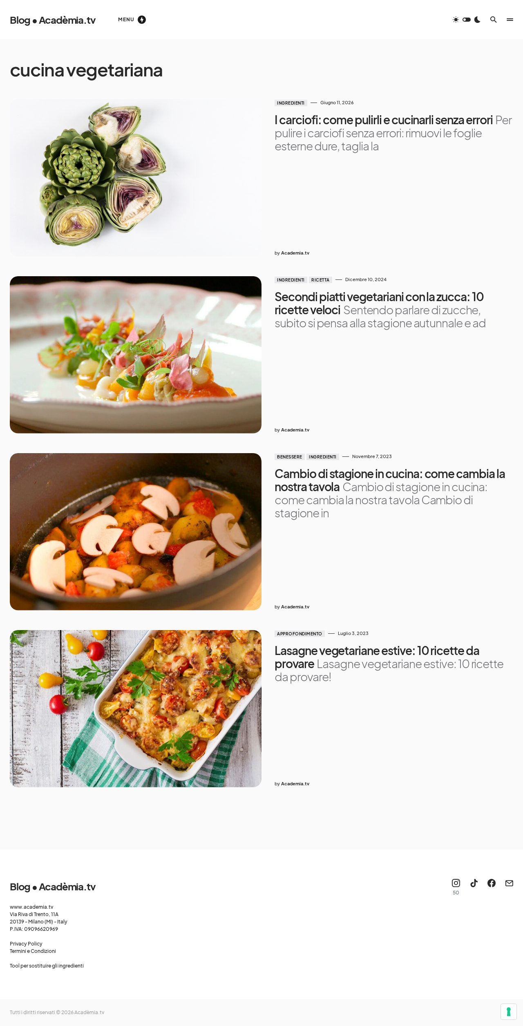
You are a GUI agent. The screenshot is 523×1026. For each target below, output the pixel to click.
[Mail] (509, 887)
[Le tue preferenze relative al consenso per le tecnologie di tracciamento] (508, 1011)
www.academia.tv (31, 907)
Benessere (289, 456)
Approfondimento (299, 633)
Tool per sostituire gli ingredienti (47, 966)
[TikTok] (474, 887)
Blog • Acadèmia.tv (52, 19)
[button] (466, 19)
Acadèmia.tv (89, 1012)
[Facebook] (491, 887)
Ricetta (320, 279)
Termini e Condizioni (33, 951)
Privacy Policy (26, 944)
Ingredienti (291, 103)
